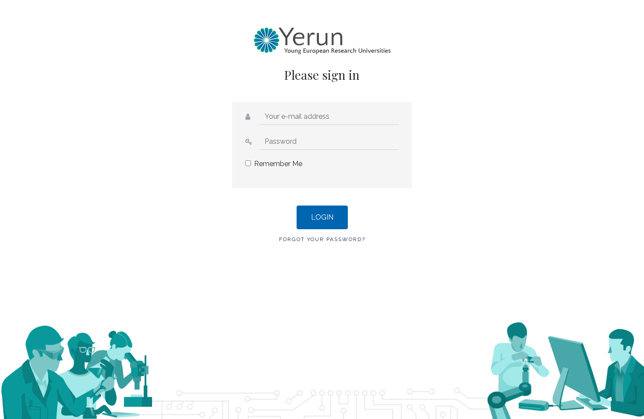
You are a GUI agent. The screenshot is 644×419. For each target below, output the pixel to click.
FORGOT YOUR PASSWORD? (322, 239)
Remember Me (278, 164)
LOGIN (322, 217)
